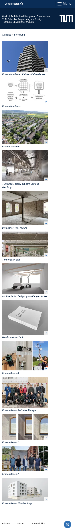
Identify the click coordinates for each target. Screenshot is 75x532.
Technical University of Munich (18, 22)
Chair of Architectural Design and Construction (26, 16)
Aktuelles (6, 35)
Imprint (20, 523)
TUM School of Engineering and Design (22, 19)
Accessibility (38, 523)
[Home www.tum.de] (66, 18)
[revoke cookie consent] (67, 524)
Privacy (6, 523)
